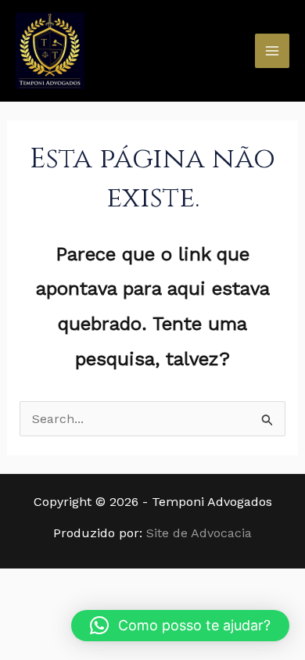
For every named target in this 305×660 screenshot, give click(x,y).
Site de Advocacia (199, 532)
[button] (180, 625)
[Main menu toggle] (272, 51)
